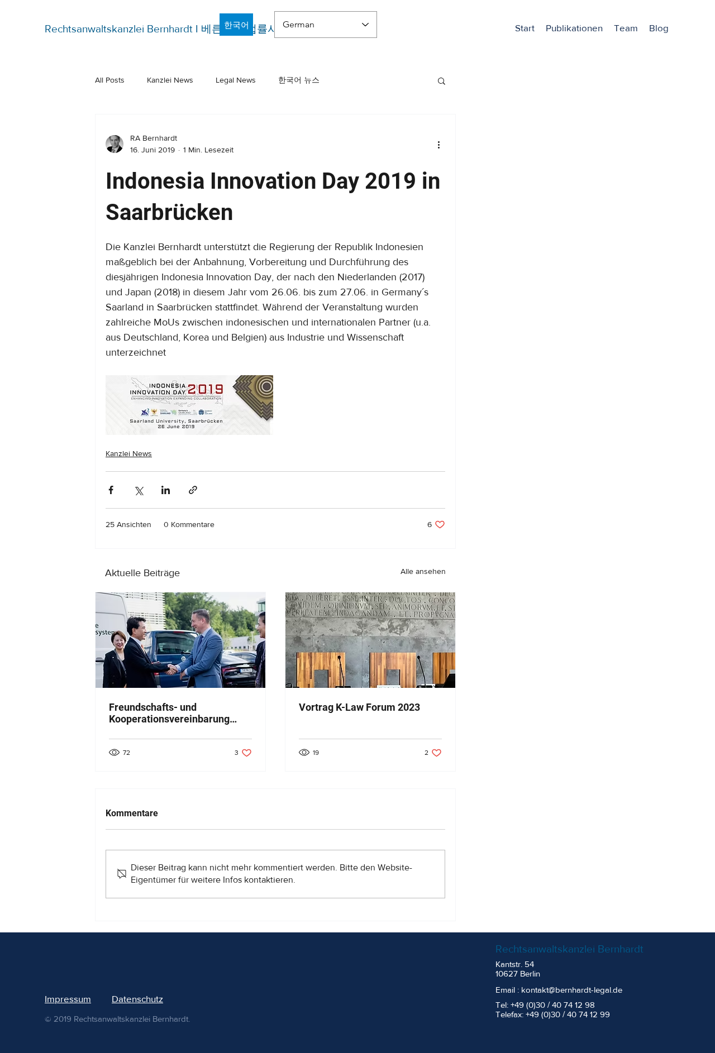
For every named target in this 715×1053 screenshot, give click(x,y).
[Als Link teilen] (193, 490)
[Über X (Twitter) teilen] (138, 490)
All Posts (110, 79)
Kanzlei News (170, 79)
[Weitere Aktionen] (438, 144)
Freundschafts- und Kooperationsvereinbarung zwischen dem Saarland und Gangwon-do (172, 713)
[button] (441, 80)
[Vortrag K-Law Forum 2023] (370, 640)
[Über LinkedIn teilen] (165, 490)
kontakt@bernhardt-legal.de (571, 989)
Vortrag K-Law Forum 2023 (359, 707)
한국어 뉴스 (299, 79)
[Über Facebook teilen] (111, 490)
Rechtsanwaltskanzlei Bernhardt (569, 949)
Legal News (236, 79)
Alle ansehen (423, 571)
